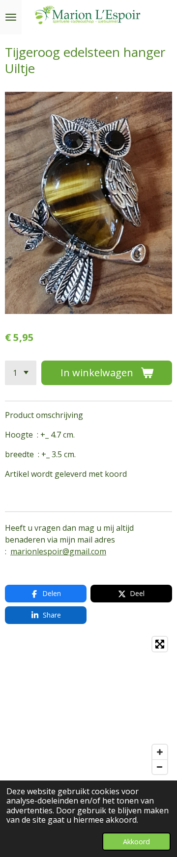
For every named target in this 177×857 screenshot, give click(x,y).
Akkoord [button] (136, 841)
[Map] (88, 705)
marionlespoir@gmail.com (58, 551)
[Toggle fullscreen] (159, 644)
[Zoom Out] (159, 766)
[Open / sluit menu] (11, 17)
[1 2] (20, 373)
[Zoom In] (159, 752)
